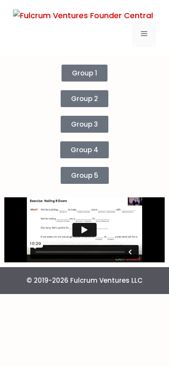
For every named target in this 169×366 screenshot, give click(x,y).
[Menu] (144, 34)
